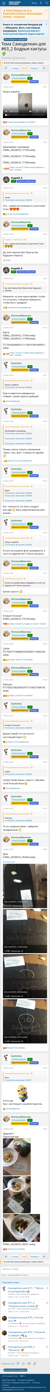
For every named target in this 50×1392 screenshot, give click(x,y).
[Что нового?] (41, 3)
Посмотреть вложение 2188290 (18, 500)
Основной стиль (11, 1376)
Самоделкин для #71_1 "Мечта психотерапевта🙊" (25, 1289)
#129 (45, 481)
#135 (45, 716)
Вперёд (34, 68)
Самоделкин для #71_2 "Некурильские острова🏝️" (23, 1304)
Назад (15, 68)
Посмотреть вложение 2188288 (18, 493)
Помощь (36, 1382)
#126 (45, 327)
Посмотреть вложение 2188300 (18, 820)
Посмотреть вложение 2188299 (18, 774)
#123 (45, 188)
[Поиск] (46, 3)
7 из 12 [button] (24, 68)
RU (23, 1376)
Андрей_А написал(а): (14, 239)
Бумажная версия (28, 30)
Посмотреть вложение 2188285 (18, 443)
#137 (45, 808)
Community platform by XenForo (24, 1387)
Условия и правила (26, 1380)
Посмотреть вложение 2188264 (18, 200)
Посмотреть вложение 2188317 (18, 1080)
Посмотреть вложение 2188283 (18, 433)
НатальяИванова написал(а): (17, 193)
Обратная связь (9, 1380)
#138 (45, 849)
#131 (45, 573)
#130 (45, 532)
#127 (45, 375)
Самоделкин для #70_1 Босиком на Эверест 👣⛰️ (26, 1333)
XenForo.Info (19, 1390)
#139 (45, 1068)
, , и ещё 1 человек (26, 168)
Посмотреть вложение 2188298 (18, 727)
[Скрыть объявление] (46, 10)
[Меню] (4, 3)
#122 (45, 142)
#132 (45, 611)
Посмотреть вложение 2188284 (18, 438)
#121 (45, 87)
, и (21, 660)
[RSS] (11, 1385)
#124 (45, 234)
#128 (45, 421)
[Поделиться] (41, 87)
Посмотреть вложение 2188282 (18, 387)
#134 (45, 680)
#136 (45, 762)
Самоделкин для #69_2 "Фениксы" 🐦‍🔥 (21, 1348)
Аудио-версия (36, 33)
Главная (5, 1385)
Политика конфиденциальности (16, 1382)
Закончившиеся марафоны (28, 1294)
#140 (45, 1129)
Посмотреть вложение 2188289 (18, 495)
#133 (45, 644)
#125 (45, 278)
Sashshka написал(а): (14, 578)
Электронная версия (15, 33)
